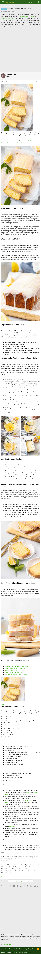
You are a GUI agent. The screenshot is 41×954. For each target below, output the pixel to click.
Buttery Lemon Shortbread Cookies (16, 674)
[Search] (39, 2)
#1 (39, 81)
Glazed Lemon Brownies (15, 143)
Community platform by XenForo (16, 952)
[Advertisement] (20, 49)
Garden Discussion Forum (25, 16)
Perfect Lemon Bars (11, 670)
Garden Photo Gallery (8, 18)
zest (25, 845)
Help (29, 949)
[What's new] (35, 2)
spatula (11, 826)
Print (2, 704)
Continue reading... (7, 877)
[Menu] (2, 2)
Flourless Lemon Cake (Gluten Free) (16, 666)
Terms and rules (13, 949)
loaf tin (28, 792)
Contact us (4, 949)
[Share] (36, 81)
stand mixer (28, 800)
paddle (7, 802)
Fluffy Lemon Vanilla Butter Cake (15, 668)
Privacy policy (23, 949)
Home (34, 949)
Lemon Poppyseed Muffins (13, 672)
